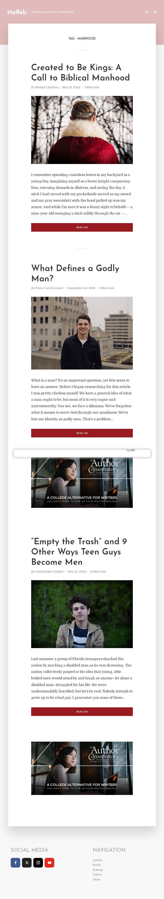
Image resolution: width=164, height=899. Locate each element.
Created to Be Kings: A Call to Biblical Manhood (80, 73)
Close (131, 450)
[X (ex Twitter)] (27, 863)
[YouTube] (49, 863)
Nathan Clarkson (46, 87)
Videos (97, 874)
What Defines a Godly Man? (75, 274)
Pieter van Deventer (49, 288)
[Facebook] (15, 863)
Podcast (127, 12)
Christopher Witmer (49, 571)
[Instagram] (38, 863)
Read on (82, 228)
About (96, 879)
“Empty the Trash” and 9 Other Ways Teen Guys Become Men (79, 552)
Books (109, 12)
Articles (91, 12)
